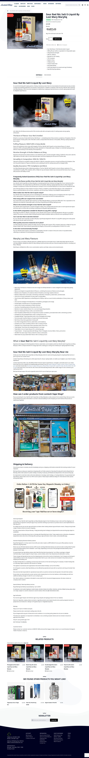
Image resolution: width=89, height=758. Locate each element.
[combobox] (73, 5)
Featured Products (58, 740)
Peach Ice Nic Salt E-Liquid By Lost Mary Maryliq (69, 667)
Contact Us (42, 743)
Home (7, 10)
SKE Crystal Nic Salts (58, 366)
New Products (57, 741)
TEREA (59, 736)
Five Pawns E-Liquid (31, 366)
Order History (29, 736)
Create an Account (30, 738)
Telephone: (10, 737)
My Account (29, 735)
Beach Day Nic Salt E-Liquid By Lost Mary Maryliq (31, 667)
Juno (69, 738)
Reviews (47, 75)
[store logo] (7, 4)
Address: (9, 741)
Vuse (69, 736)
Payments (42, 740)
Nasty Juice (39, 366)
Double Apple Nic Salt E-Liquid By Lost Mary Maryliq (51, 667)
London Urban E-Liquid (66, 364)
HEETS (55, 736)
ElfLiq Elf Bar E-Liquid (48, 366)
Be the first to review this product (53, 21)
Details (39, 75)
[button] (24, 646)
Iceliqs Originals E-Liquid (54, 364)
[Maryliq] (51, 29)
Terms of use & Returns (45, 736)
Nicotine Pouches (58, 738)
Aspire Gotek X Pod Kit (51, 702)
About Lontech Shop (45, 735)
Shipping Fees (43, 738)
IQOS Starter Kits (58, 735)
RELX (69, 735)
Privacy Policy (43, 741)
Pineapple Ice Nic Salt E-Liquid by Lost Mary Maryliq (13, 667)
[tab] (39, 75)
